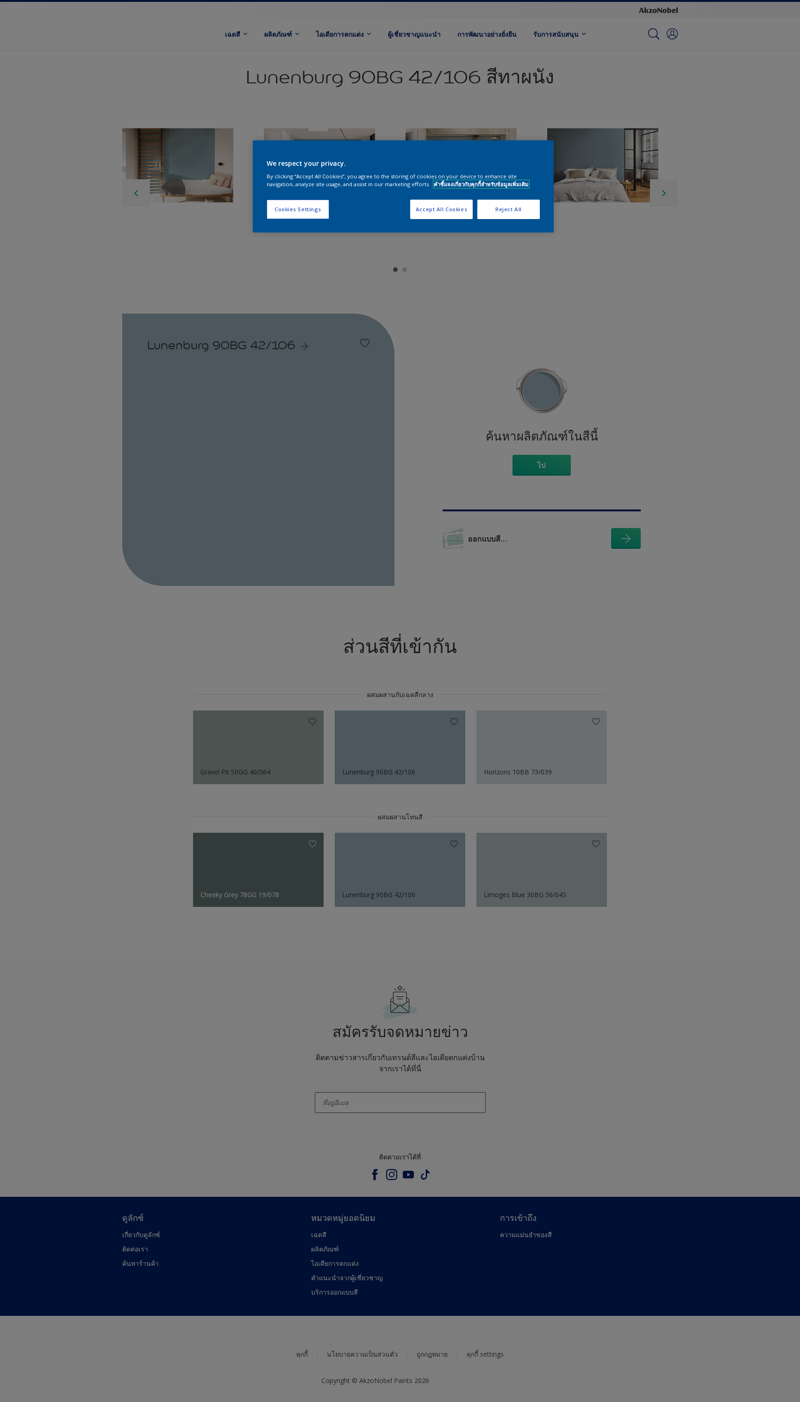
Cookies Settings (298, 209)
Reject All (508, 209)
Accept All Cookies (441, 209)
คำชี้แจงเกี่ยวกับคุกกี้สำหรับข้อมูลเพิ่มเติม (481, 184)
